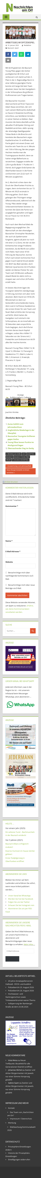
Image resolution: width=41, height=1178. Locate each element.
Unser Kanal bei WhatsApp (19, 895)
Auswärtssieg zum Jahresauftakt (19, 466)
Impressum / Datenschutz (21, 1118)
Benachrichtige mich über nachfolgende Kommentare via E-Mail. (19, 575)
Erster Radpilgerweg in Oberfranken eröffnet (15, 859)
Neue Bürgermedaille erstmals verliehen (18, 471)
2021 (23, 454)
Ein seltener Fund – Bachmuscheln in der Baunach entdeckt (20, 834)
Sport (17, 48)
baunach (9, 457)
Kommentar (11, 506)
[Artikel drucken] (3, 482)
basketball (31, 454)
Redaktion (27, 45)
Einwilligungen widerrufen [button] (19, 1159)
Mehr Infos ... (29, 944)
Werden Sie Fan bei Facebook (20, 899)
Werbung (12, 1123)
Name (8, 541)
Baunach (11, 48)
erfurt (8, 460)
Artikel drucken (11, 482)
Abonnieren (12, 959)
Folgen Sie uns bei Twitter (19, 902)
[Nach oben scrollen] (37, 1174)
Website (9, 562)
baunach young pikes (21, 457)
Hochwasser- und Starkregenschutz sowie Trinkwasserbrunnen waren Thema (20, 997)
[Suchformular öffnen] (36, 17)
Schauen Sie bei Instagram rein (21, 905)
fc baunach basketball (20, 460)
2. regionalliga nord (13, 454)
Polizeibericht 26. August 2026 (21, 990)
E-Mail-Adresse (12, 551)
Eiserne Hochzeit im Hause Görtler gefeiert (20, 852)
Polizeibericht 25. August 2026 (21, 987)
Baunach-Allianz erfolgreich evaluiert (17, 845)
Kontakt (11, 1108)
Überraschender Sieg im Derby (21, 448)
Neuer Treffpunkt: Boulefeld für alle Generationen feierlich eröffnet (18, 1063)
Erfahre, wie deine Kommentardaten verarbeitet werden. (19, 608)
